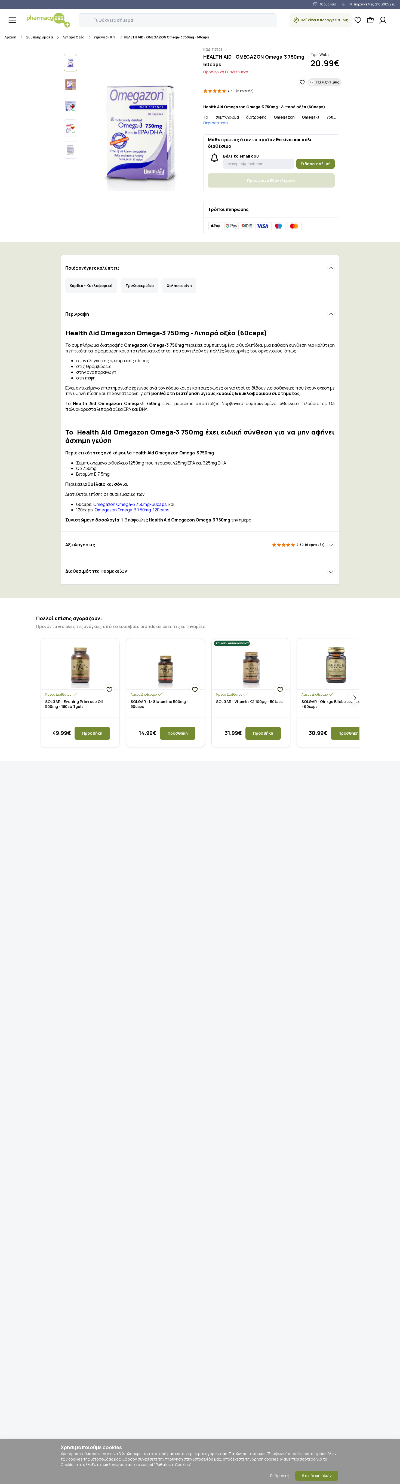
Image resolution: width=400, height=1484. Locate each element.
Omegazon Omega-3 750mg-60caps (130, 504)
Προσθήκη (92, 733)
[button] (82, 17)
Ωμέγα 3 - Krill (105, 37)
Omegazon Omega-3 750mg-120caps (132, 510)
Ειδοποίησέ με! (315, 163)
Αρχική (10, 37)
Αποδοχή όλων (317, 1476)
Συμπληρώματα (39, 37)
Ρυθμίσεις (279, 1475)
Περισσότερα (215, 122)
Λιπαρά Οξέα (73, 37)
